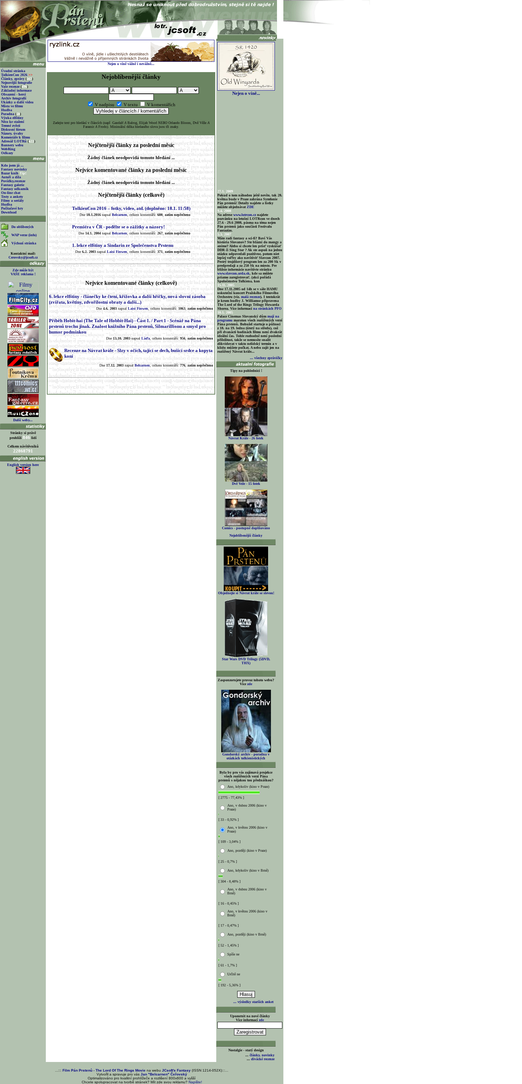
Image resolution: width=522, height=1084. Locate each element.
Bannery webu (12, 145)
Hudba (6, 110)
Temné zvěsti (10, 126)
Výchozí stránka (23, 243)
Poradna (7, 114)
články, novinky (262, 1055)
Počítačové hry (12, 208)
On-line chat (10, 193)
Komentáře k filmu (15, 137)
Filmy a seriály (12, 200)
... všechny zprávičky (266, 358)
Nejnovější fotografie (16, 83)
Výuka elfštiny (12, 118)
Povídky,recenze (13, 181)
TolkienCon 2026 (17, 75)
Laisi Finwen (117, 252)
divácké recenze (262, 1059)
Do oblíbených (22, 227)
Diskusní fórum (13, 129)
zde (249, 684)
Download (9, 212)
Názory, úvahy (12, 133)
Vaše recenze (10, 86)
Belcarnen (119, 215)
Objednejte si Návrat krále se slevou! (246, 593)
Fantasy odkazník (15, 189)
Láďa (145, 338)
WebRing (8, 149)
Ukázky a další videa (17, 102)
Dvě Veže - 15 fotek (246, 484)
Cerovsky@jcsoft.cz (23, 257)
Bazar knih (9, 173)
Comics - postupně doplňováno (246, 528)
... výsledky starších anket (253, 1002)
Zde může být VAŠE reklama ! (23, 272)
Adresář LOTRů (14, 141)
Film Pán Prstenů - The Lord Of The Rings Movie (104, 1070)
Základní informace (16, 90)
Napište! (195, 1082)
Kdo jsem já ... (12, 165)
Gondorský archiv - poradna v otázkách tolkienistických (246, 756)
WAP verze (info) (24, 235)
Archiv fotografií (13, 98)
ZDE (250, 207)
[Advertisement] (131, 411)
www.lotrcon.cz (244, 215)
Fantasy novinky (14, 169)
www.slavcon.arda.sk (233, 273)
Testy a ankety (12, 197)
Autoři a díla (11, 177)
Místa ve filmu (12, 106)
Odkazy (7, 153)
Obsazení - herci (13, 94)
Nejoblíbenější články (245, 535)
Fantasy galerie (12, 185)
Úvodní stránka (13, 71)
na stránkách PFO (267, 308)
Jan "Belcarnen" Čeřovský (164, 1074)
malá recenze (250, 297)
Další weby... (23, 420)
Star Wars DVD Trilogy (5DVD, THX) (246, 661)
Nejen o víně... (246, 93)
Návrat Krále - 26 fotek (245, 438)
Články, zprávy (13, 79)
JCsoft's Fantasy (176, 1070)
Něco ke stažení (12, 122)
